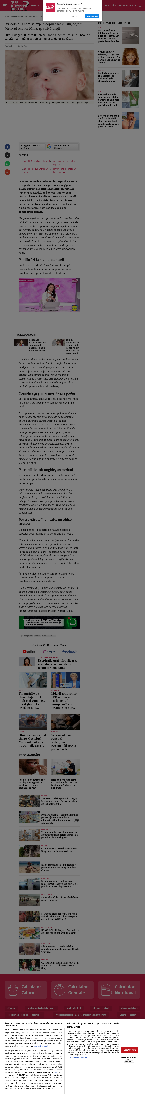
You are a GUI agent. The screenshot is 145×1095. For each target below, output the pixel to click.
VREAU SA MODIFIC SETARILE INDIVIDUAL (128, 1059)
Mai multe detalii (41, 1046)
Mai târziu (75, 16)
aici (56, 1072)
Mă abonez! (92, 16)
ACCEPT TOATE (130, 1050)
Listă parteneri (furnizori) (77, 1057)
